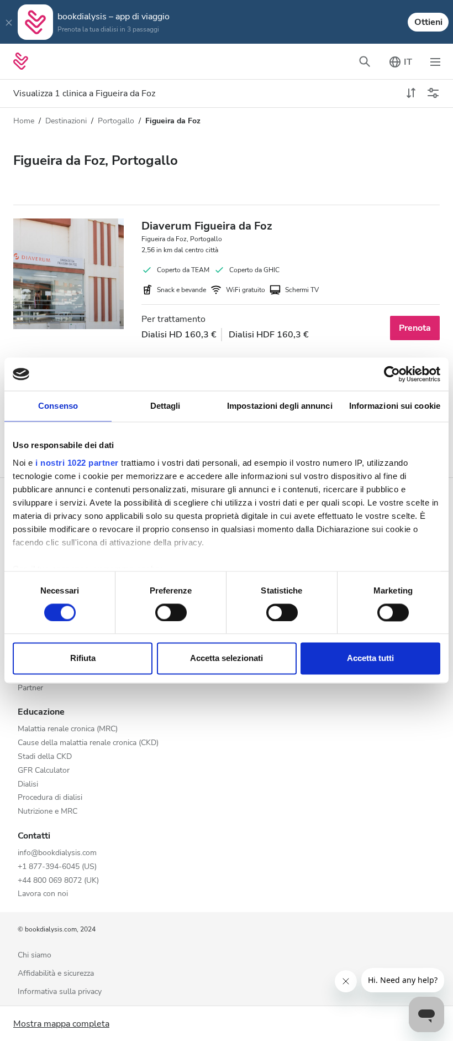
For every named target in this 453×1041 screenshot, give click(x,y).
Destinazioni (66, 121)
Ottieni (428, 22)
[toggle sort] (411, 93)
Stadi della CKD (45, 757)
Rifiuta (83, 658)
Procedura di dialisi (50, 798)
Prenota (415, 328)
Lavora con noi (43, 894)
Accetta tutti (370, 658)
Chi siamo (34, 955)
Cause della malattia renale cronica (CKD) (88, 743)
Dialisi (28, 784)
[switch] (171, 612)
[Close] (9, 22)
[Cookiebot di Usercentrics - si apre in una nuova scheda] (392, 374)
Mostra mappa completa (61, 1024)
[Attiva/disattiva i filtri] (433, 93)
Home (23, 121)
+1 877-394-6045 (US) (57, 867)
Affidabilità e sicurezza (56, 973)
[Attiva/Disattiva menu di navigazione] (435, 61)
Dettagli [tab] (165, 405)
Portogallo (116, 121)
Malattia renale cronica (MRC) (68, 729)
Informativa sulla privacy (60, 992)
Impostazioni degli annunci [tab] (280, 405)
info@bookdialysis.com (57, 853)
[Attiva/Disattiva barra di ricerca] (364, 61)
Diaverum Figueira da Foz (206, 225)
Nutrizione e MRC (47, 811)
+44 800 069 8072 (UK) (58, 881)
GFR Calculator (44, 770)
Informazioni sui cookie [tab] (394, 405)
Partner (30, 688)
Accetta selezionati (226, 658)
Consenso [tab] (58, 405)
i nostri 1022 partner (77, 462)
